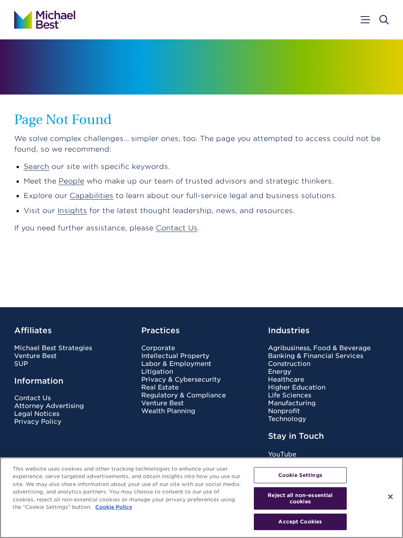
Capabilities (91, 195)
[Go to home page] (44, 20)
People (71, 181)
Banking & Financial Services (315, 356)
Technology (287, 419)
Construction (289, 364)
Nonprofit (284, 411)
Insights (72, 210)
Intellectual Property (175, 356)
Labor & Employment (176, 364)
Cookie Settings (300, 475)
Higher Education (296, 387)
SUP (21, 364)
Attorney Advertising (49, 406)
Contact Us (177, 228)
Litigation (157, 372)
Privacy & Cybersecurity (181, 380)
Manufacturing (292, 403)
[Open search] (384, 19)
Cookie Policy (113, 507)
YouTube (282, 454)
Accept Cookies (300, 522)
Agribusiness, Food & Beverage (319, 348)
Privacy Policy (37, 422)
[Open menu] (365, 20)
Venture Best (35, 356)
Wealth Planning (168, 411)
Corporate (158, 348)
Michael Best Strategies (53, 348)
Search (36, 166)
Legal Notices (36, 414)
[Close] (390, 496)
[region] (201, 497)
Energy (279, 372)
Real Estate (160, 387)
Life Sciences (289, 395)
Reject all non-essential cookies (300, 498)
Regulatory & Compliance (183, 395)
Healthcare (286, 380)
